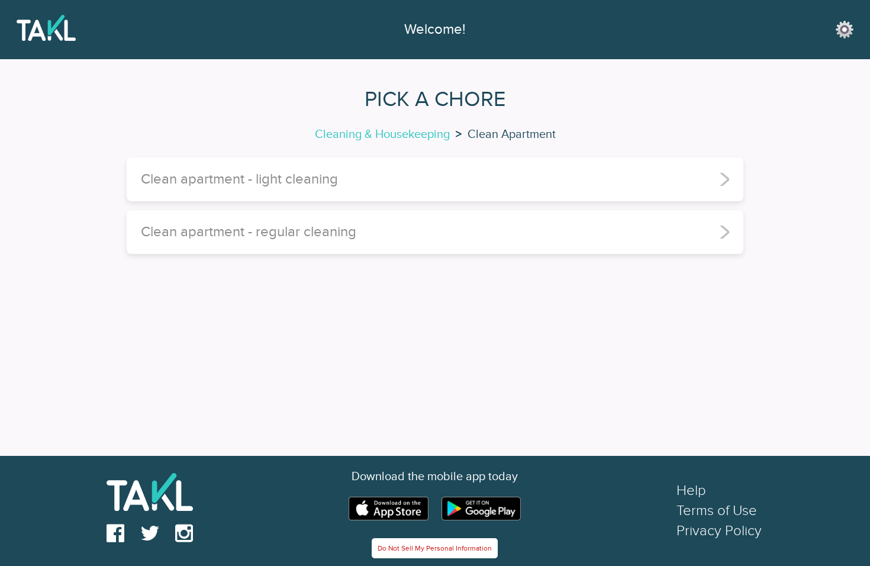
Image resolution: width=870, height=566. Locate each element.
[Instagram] (184, 534)
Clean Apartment (512, 134)
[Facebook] (115, 534)
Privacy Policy (719, 530)
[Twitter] (150, 534)
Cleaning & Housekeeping (382, 134)
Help (691, 490)
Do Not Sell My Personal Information (435, 548)
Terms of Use (716, 510)
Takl (156, 29)
